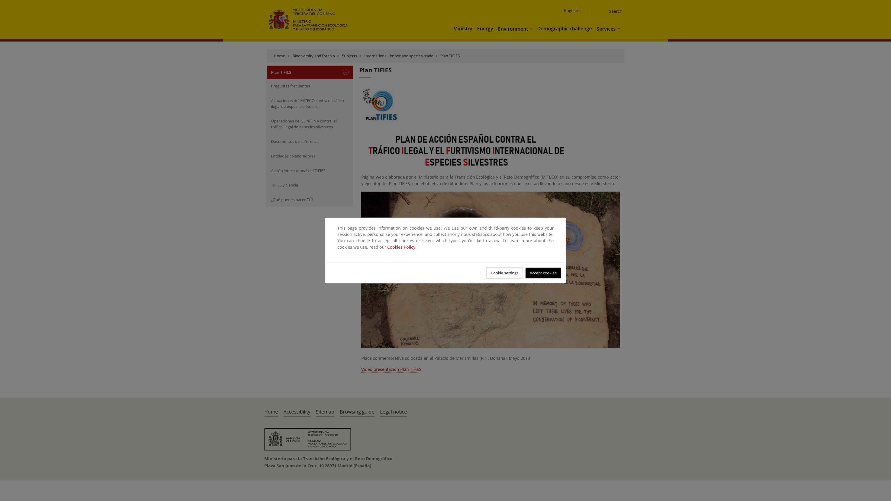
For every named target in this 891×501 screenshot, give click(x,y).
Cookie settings (504, 273)
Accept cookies (543, 273)
